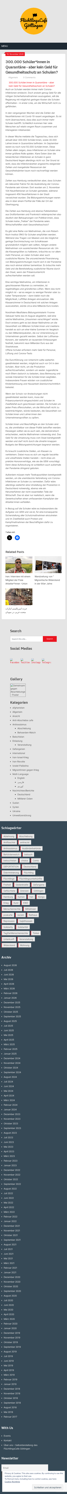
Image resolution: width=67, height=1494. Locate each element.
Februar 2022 (10, 1216)
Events (7, 1435)
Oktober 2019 (11, 1342)
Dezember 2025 (12, 1002)
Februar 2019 (10, 1379)
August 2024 (10, 1077)
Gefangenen (18, 749)
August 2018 (10, 1407)
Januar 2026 (10, 997)
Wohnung (24, 945)
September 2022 (12, 1184)
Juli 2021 (8, 1249)
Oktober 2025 (11, 1011)
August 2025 (10, 1021)
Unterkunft (8, 939)
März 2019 (9, 1374)
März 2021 (9, 1263)
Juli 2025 (8, 1025)
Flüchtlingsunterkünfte (30, 878)
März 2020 (9, 1319)
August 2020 (10, 1295)
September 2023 (12, 1128)
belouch (28, 854)
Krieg (6, 903)
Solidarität (23, 927)
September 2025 (12, 1016)
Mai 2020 (8, 1309)
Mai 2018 (8, 1412)
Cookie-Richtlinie (12, 1482)
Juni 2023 (9, 1142)
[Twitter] (25, 662)
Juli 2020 (8, 1300)
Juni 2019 (9, 1360)
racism (20, 915)
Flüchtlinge (8, 878)
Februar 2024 (10, 1105)
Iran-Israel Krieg (20, 757)
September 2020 (12, 1291)
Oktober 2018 (11, 1398)
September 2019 (12, 1347)
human (21, 896)
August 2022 (10, 1188)
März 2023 (9, 1156)
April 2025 (9, 1039)
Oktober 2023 (11, 1123)
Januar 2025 (10, 1053)
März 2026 (9, 988)
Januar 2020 (10, 1328)
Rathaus (33, 915)
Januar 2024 (10, 1109)
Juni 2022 (9, 1198)
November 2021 (12, 1230)
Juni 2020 (9, 1305)
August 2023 (10, 1132)
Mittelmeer (30, 909)
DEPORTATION (11, 866)
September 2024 (12, 1072)
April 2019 (9, 1370)
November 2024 (12, 1063)
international (18, 753)
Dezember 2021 (12, 1226)
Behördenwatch (11, 854)
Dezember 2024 (12, 1058)
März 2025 (9, 1044)
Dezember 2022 (12, 1170)
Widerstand (9, 945)
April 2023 (9, 1151)
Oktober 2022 (11, 1179)
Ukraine (16, 811)
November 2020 (12, 1281)
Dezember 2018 (12, 1388)
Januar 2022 (10, 1221)
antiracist (24, 842)
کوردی (20, 786)
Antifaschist (9, 842)
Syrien (15, 807)
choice (24, 860)
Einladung (17, 741)
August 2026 (10, 965)
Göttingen (38, 890)
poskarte (7, 915)
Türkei (36, 933)
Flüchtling (29, 872)
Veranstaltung (24, 744)
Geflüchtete (9, 890)
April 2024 (9, 1095)
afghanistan (18, 707)
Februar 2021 (10, 1267)
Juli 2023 (8, 1137)
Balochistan (18, 736)
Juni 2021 (9, 1253)
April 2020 (9, 1314)
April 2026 (9, 984)
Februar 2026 (10, 993)
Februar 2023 (10, 1160)
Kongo (41, 896)
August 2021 (10, 1244)
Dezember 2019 (12, 1333)
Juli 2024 (8, 1081)
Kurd (16, 903)
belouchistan (9, 860)
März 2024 (9, 1100)
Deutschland (23, 794)
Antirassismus (19, 724)
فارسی (20, 782)
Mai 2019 (8, 1365)
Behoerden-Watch (26, 732)
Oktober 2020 (11, 1286)
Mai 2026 (8, 979)
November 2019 (12, 1337)
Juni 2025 (9, 1030)
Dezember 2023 (12, 1114)
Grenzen (24, 890)
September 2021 (12, 1239)
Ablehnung (8, 836)
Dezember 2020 (12, 1277)
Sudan (15, 802)
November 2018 (12, 1393)
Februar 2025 (10, 1049)
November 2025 (12, 1007)
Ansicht (16, 716)
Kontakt (8, 1440)
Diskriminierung (11, 872)
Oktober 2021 (11, 1235)
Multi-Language (20, 774)
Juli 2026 (8, 970)
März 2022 (9, 1212)
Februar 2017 (10, 1416)
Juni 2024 (9, 1086)
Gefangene (38, 884)
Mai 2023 (8, 1146)
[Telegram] (46, 662)
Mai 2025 (8, 1035)
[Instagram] (35, 662)
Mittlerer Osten (25, 798)
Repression (9, 921)
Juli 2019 (8, 1356)
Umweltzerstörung (21, 815)
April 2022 (9, 1207)
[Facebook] (14, 662)
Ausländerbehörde (31, 848)
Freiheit (7, 884)
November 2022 (12, 1174)
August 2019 (10, 1351)
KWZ (25, 903)
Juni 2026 (9, 974)
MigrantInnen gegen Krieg (25, 770)
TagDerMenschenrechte (15, 933)
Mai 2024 (8, 1091)
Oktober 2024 (11, 1067)
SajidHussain (25, 921)
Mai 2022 (8, 1202)
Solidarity (8, 927)
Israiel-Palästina (20, 765)
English (21, 778)
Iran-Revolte (18, 761)
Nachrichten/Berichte (23, 790)
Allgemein (13, 77)
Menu (4, 46)
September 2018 (12, 1402)
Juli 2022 (8, 1193)
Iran (31, 896)
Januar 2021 (10, 1272)
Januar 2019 (10, 1384)
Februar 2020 (10, 1323)
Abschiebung (24, 728)
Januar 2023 (10, 1165)
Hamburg (8, 896)
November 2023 (12, 1118)
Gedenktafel (22, 884)
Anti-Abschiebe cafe (22, 720)
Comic (36, 860)
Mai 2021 (8, 1258)
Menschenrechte (11, 909)
